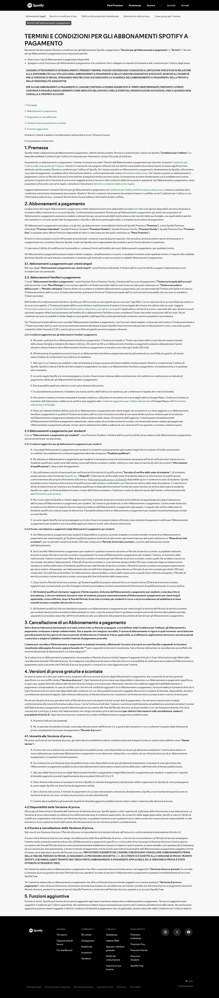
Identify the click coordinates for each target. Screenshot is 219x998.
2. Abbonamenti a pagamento (41, 111)
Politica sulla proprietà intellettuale (100, 16)
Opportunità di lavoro (65, 942)
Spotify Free (137, 965)
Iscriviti (171, 5)
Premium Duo (138, 944)
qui (88, 648)
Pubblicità (86, 946)
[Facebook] (189, 932)
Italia (191, 981)
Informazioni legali (34, 987)
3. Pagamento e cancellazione (40, 117)
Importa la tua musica (113, 967)
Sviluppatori (87, 940)
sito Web (139, 208)
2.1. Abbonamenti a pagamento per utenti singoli (58, 264)
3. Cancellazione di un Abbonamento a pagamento (75, 622)
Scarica (151, 5)
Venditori (86, 958)
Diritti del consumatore (113, 957)
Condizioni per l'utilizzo (121, 189)
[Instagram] (165, 932)
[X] (177, 932)
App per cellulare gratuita (115, 948)
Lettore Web (112, 940)
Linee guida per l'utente (167, 16)
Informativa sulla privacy (137, 16)
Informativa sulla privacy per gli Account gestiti (96, 309)
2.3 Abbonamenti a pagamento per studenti (55, 431)
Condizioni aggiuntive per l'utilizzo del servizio (126, 401)
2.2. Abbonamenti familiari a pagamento (53, 277)
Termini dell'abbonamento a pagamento (48, 23)
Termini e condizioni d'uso (63, 16)
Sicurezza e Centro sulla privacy (57, 987)
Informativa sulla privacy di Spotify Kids (47, 309)
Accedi (185, 5)
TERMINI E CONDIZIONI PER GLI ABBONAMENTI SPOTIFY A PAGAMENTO (106, 39)
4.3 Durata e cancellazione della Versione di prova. (59, 828)
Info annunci (121, 987)
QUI (118, 856)
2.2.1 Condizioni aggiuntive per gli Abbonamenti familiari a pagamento (61, 334)
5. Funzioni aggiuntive (36, 129)
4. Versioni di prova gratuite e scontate (45, 123)
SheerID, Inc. (71, 476)
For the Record (64, 950)
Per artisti (86, 934)
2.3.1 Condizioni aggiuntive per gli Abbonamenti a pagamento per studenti (63, 444)
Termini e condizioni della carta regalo (114, 183)
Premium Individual (136, 936)
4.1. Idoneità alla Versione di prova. (48, 736)
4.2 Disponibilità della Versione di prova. (52, 807)
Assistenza (135, 5)
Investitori (86, 952)
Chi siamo (62, 934)
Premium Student (135, 957)
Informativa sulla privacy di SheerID (108, 479)
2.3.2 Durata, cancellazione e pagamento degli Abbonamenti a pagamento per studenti (69, 529)
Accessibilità (135, 987)
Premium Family (139, 950)
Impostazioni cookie (105, 987)
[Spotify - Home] (36, 5)
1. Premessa (31, 105)
